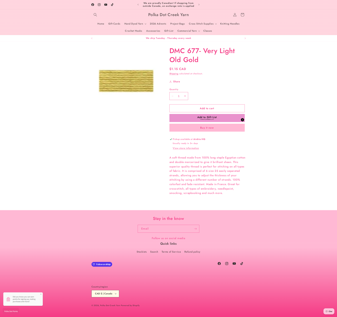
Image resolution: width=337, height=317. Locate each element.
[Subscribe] (195, 229)
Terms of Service (171, 251)
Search (154, 251)
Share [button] (176, 81)
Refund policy (192, 251)
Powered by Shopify (130, 305)
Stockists (142, 251)
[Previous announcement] (138, 4)
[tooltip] (242, 119)
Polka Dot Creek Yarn (110, 305)
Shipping (173, 73)
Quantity (173, 89)
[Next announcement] (199, 4)
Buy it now (207, 128)
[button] (95, 14)
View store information (186, 148)
